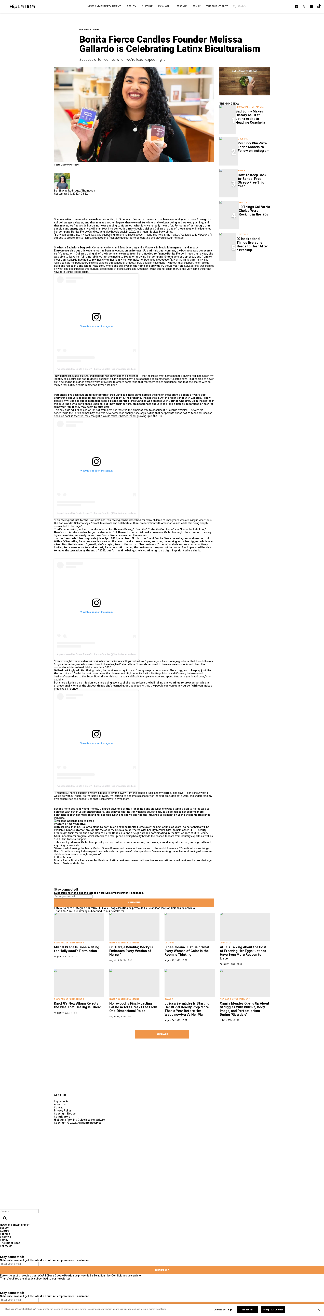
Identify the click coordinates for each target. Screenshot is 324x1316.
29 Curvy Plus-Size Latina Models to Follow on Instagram (253, 147)
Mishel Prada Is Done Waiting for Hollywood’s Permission (76, 949)
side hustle (88, 225)
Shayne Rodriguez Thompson (76, 190)
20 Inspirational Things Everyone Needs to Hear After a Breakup (252, 244)
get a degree (75, 222)
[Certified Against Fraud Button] (66, 1125)
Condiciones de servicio (180, 908)
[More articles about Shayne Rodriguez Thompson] (62, 174)
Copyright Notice (64, 1113)
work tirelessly (147, 219)
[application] (244, 81)
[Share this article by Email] (82, 196)
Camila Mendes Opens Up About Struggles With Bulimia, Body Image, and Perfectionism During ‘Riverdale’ (244, 1009)
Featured (103, 860)
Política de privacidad (131, 908)
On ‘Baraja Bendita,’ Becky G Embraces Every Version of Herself (131, 951)
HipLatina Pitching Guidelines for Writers (79, 1119)
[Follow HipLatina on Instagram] (311, 6)
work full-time (144, 222)
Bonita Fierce (62, 860)
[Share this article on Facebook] (66, 196)
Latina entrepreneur (151, 860)
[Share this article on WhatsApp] (58, 196)
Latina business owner (124, 860)
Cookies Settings (223, 1309)
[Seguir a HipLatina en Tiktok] (319, 6)
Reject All (247, 1309)
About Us (60, 1104)
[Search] (234, 6)
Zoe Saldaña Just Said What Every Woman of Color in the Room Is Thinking (187, 951)
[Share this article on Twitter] (75, 196)
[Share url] (58, 214)
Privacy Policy (62, 1110)
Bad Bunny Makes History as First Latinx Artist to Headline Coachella (250, 116)
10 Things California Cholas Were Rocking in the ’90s (254, 210)
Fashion (5, 1233)
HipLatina (84, 29)
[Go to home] (162, 1071)
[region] (162, 1310)
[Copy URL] (62, 206)
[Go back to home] (133, 1136)
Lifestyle (242, 234)
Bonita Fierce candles (84, 860)
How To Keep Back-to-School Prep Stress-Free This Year (253, 180)
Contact (59, 1107)
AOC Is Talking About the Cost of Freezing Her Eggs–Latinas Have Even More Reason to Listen (243, 952)
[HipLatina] (22, 6)
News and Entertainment (251, 107)
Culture (95, 29)
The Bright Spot (10, 1243)
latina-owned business (178, 860)
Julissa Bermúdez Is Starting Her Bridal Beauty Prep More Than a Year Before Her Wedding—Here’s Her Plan (187, 1009)
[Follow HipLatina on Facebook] (296, 6)
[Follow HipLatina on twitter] (304, 6)
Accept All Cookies (273, 1309)
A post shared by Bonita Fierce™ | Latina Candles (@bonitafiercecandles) (96, 369)
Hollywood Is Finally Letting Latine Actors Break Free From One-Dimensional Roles (133, 1007)
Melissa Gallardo (73, 863)
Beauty (243, 202)
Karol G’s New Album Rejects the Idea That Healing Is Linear (77, 1005)
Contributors (62, 1116)
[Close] (318, 1309)
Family (241, 171)
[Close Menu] (4, 1205)
